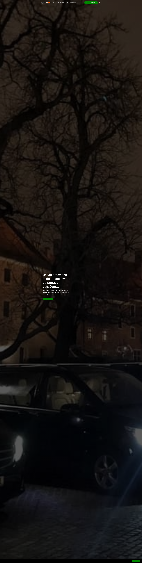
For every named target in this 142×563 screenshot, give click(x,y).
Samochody (61, 2)
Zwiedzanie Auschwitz (71, 2)
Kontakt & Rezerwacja (91, 2)
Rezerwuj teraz (48, 298)
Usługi (54, 2)
